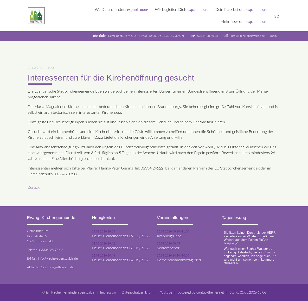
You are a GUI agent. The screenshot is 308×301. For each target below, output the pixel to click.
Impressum (108, 292)
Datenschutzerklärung (138, 292)
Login (273, 35)
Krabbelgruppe (169, 236)
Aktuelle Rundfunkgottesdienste (50, 267)
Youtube (166, 292)
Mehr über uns (243, 21)
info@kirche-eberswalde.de (248, 35)
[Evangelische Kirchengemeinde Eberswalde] (36, 15)
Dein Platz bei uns (241, 9)
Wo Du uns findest (121, 9)
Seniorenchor (168, 248)
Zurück (34, 187)
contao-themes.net (210, 292)
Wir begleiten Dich (181, 9)
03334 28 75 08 (207, 35)
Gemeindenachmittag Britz (179, 260)
